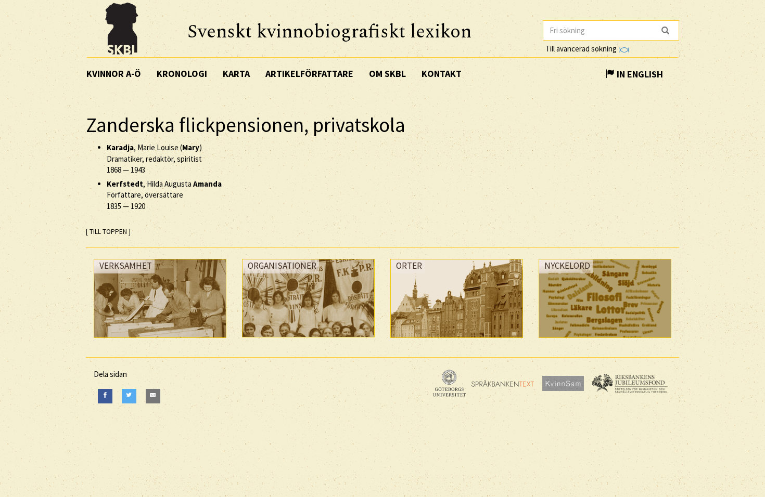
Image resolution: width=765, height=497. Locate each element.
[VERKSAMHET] (160, 340)
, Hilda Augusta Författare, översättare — (164, 195)
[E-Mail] (153, 396)
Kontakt (442, 74)
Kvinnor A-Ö (113, 74)
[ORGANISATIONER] (308, 340)
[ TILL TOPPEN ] (108, 231)
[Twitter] (129, 396)
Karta (236, 74)
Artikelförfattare (309, 74)
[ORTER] (456, 340)
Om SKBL (387, 74)
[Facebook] (105, 396)
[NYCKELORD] (605, 340)
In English (639, 74)
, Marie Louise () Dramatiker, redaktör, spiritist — (154, 158)
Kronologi (182, 74)
